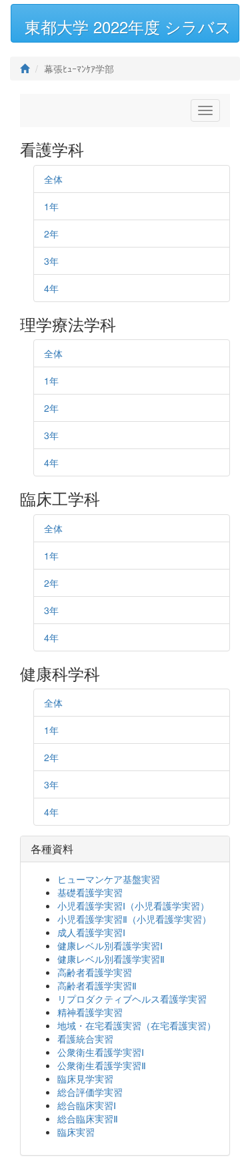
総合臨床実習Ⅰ (86, 1105)
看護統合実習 (85, 1038)
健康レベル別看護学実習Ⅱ (111, 958)
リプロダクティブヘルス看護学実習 (132, 998)
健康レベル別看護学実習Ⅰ (110, 945)
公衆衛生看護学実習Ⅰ (100, 1052)
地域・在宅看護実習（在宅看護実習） (136, 1025)
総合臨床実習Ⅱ (87, 1118)
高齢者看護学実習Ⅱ (97, 985)
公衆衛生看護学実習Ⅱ (101, 1065)
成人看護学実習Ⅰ (91, 932)
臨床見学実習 (85, 1078)
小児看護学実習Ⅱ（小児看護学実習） (134, 918)
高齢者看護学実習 (94, 972)
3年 (51, 260)
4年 (51, 288)
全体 (53, 179)
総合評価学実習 (90, 1091)
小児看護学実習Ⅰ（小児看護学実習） (133, 905)
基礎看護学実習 (90, 892)
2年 (51, 233)
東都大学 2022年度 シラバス (128, 26)
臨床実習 (76, 1131)
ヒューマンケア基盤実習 (108, 879)
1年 (51, 206)
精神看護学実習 (90, 1012)
